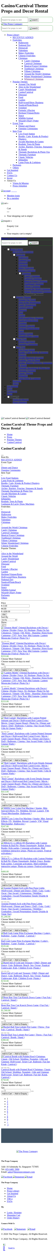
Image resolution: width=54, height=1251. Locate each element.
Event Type (18, 123)
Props (9, 437)
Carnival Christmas (33, 63)
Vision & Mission (21, 183)
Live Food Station (26, 134)
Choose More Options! (11, 659)
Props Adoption (20, 186)
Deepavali (23, 48)
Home (10, 434)
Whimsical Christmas (33, 79)
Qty (3, 664)
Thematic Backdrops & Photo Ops (34, 152)
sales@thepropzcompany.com (21, 1172)
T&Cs (10, 1198)
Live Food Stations (9, 478)
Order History (13, 1218)
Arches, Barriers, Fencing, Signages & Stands (22, 488)
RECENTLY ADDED (23, 37)
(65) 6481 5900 (12, 1169)
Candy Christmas (32, 61)
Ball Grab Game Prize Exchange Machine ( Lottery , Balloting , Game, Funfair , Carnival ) (25, 942)
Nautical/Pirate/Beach (28, 105)
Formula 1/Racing (26, 110)
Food (20, 97)
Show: (4, 622)
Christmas (23, 58)
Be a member (13, 198)
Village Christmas (32, 71)
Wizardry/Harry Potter (28, 121)
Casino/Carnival (25, 92)
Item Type (17, 131)
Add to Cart (7, 670)
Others (16, 167)
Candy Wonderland (27, 89)
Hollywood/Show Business (30, 102)
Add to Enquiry (21, 670)
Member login (13, 195)
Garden (21, 100)
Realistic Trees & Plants (29, 144)
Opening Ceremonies (28, 128)
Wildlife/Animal (25, 118)
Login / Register (14, 1212)
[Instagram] (19, 1177)
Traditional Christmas (34, 68)
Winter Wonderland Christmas (38, 76)
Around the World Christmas (37, 74)
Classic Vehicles (25, 157)
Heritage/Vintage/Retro (28, 113)
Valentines (23, 50)
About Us (11, 1196)
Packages (17, 165)
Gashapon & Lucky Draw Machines (17, 504)
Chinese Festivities (26, 55)
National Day (24, 45)
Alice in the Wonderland (29, 87)
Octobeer (22, 107)
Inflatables (23, 160)
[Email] (28, 1177)
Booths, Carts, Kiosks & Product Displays (20, 483)
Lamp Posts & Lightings (29, 162)
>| (8, 1125)
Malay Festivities (26, 53)
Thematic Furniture (27, 154)
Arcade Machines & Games (31, 141)
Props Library (13, 35)
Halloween (23, 42)
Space (21, 115)
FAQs (9, 1201)
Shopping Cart (13, 1215)
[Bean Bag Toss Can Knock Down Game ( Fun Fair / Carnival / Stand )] (27, 1000)
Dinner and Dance (26, 126)
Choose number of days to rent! (15, 661)
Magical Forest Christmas (35, 66)
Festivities (17, 40)
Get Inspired (12, 1193)
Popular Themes (20, 81)
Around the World (9, 556)
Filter (4, 614)
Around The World (27, 84)
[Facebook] (7, 1177)
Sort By (4, 617)
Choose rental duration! (11, 1015)
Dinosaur (22, 94)
